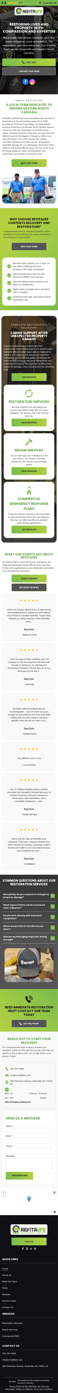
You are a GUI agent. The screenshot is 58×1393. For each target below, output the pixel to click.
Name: (9, 1126)
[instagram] (32, 82)
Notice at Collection (24, 1389)
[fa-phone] (5, 11)
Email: (8, 1136)
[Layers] (54, 1192)
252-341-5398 (17, 1069)
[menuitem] (29, 1268)
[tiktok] (31, 1248)
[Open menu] (52, 10)
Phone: (9, 1146)
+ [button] (3, 1192)
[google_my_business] (35, 1248)
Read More (29, 629)
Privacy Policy (15, 1386)
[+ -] (29, 1202)
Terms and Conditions (43, 1389)
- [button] (3, 1196)
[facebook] (25, 82)
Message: (10, 1156)
